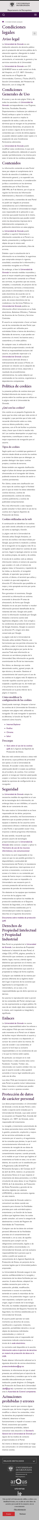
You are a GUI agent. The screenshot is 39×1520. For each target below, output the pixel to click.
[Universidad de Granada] (19, 4)
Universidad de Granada (14, 44)
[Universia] (19, 1488)
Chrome (9, 732)
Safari (8, 736)
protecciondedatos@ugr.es (13, 1366)
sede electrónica (18, 1343)
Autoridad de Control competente (22, 1391)
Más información (20, 1509)
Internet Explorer (13, 724)
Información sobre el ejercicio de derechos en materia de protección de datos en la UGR (19, 1353)
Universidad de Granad (14, 794)
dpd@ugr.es (7, 1388)
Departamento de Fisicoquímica (20, 10)
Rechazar (23, 1514)
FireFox (9, 728)
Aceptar (8, 1514)
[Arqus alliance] (19, 1482)
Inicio (3, 22)
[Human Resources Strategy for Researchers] (19, 1494)
